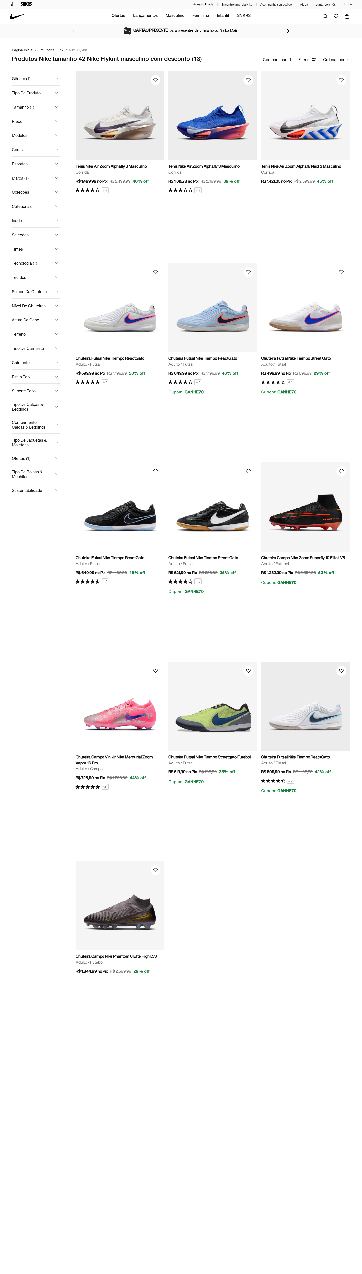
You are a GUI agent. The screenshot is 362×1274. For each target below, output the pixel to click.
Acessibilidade (203, 4)
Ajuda (304, 4)
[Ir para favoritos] (336, 16)
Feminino (200, 16)
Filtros (303, 59)
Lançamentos (145, 16)
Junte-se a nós (326, 4)
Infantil (223, 16)
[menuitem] (118, 16)
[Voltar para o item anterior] (74, 30)
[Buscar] (325, 16)
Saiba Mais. (229, 30)
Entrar (348, 4)
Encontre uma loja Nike (237, 4)
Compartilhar (274, 59)
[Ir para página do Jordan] (12, 4)
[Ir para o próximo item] (288, 30)
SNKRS (244, 16)
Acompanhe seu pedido (276, 4)
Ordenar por (333, 59)
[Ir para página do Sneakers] (26, 4)
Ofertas (118, 16)
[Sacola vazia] (347, 16)
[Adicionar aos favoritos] (155, 80)
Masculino (175, 16)
